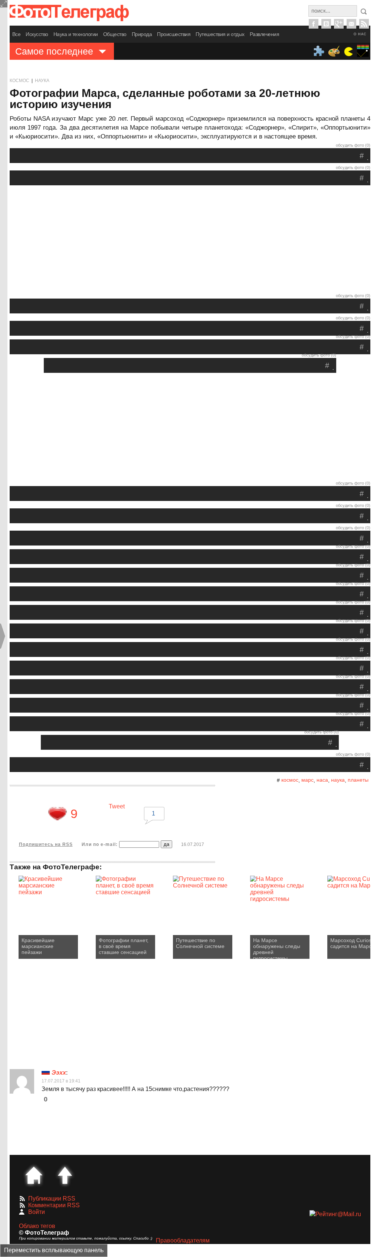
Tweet (117, 806)
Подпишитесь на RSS (46, 844)
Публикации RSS (51, 1198)
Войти (36, 1212)
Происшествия (173, 34)
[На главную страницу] (34, 1175)
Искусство (37, 34)
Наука (42, 80)
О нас (360, 34)
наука (338, 780)
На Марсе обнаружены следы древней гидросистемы (276, 948)
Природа (142, 34)
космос (289, 780)
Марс (307, 780)
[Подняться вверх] (65, 1175)
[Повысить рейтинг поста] (57, 813)
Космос (19, 80)
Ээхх (59, 1072)
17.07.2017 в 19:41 (61, 1081)
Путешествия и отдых (220, 34)
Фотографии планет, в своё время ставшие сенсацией (123, 946)
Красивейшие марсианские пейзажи (38, 946)
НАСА (322, 780)
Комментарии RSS (54, 1205)
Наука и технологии (75, 34)
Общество (115, 34)
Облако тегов (37, 1226)
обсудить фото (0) (353, 145)
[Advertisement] (190, 241)
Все (16, 34)
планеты (358, 780)
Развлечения (264, 34)
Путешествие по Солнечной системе (200, 943)
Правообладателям (183, 1240)
